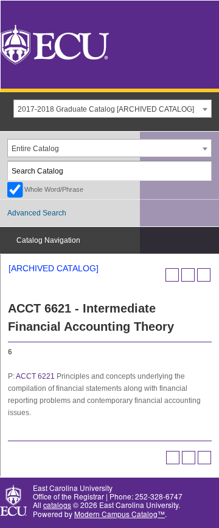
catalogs (57, 504)
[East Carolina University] (55, 43)
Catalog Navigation (48, 240)
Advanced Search (36, 213)
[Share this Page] (172, 275)
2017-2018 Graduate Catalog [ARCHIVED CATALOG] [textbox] (106, 109)
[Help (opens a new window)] (203, 275)
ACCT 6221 (35, 376)
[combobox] (112, 109)
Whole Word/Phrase (53, 189)
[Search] (202, 171)
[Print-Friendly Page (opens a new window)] (188, 275)
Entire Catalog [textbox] (35, 148)
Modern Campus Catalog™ (119, 514)
